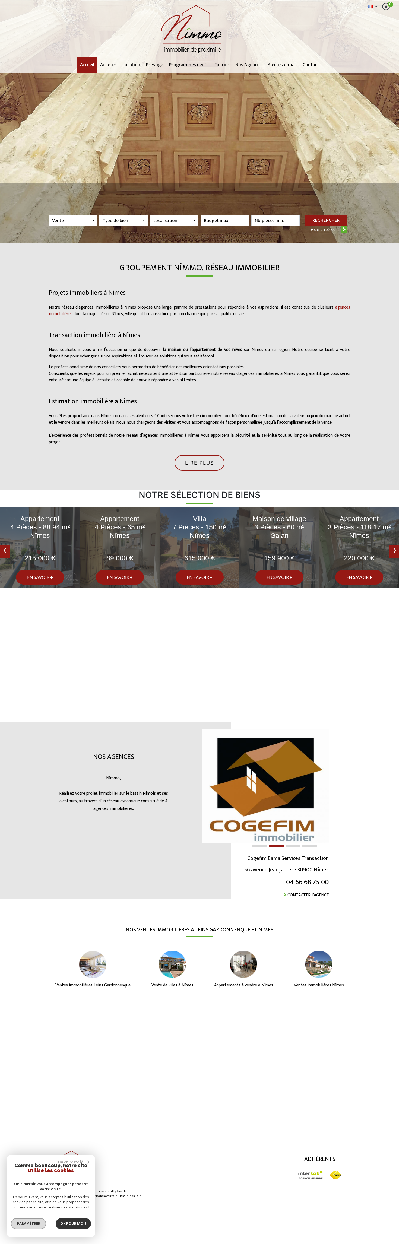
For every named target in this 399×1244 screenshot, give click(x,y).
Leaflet (346, 1136)
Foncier (221, 65)
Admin (134, 1196)
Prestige (154, 65)
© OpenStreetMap (386, 1136)
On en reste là (71, 1161)
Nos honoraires (104, 1196)
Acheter (108, 65)
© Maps (362, 1136)
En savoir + (40, 577)
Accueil (87, 65)
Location (131, 65)
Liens (122, 1196)
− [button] (7, 1018)
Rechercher (326, 220)
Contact (311, 65)
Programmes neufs (188, 65)
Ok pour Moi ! (73, 1223)
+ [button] (7, 1010)
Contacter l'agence (310, 895)
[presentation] (5, 551)
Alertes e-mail (282, 65)
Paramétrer (28, 1223)
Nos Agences (248, 65)
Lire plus (199, 463)
